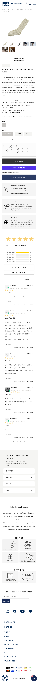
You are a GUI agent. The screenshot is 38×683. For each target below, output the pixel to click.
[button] (28, 305)
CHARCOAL (8, 134)
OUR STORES (10, 661)
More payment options (10, 172)
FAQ (6, 652)
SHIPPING (9, 648)
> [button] (24, 441)
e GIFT (7, 636)
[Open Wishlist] (34, 678)
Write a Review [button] (19, 267)
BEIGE (19, 134)
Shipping (13, 116)
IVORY (28, 134)
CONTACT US (10, 656)
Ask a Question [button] (20, 272)
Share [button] (9, 301)
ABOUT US (9, 640)
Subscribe (6, 601)
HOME (4, 9)
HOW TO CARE (11, 644)
